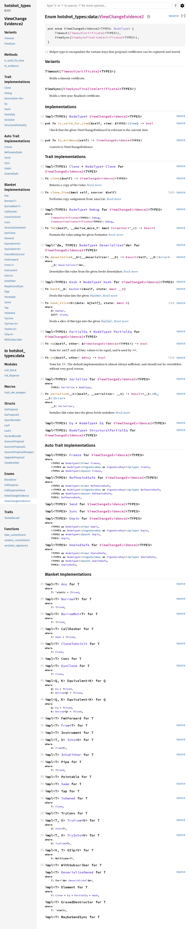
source (174, 16)
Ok (155, 394)
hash (54, 289)
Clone (74, 166)
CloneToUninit (74, 644)
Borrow (67, 599)
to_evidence (68, 140)
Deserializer (67, 265)
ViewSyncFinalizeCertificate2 (97, 37)
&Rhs (85, 357)
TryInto (74, 835)
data (92, 16)
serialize (58, 394)
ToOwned (68, 798)
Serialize (78, 379)
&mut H (122, 303)
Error (163, 257)
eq (52, 343)
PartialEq (78, 332)
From (65, 725)
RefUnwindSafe (82, 477)
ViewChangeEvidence (112, 140)
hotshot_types (71, 16)
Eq (71, 423)
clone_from (59, 192)
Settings (182, 6)
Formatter (119, 228)
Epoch (85, 471)
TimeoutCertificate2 (87, 33)
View (133, 123)
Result (149, 228)
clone (55, 178)
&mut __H (116, 289)
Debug (94, 209)
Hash (73, 282)
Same (65, 784)
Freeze (75, 455)
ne (52, 357)
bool (149, 123)
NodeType (121, 28)
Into (71, 740)
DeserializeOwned (77, 872)
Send (73, 504)
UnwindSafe (79, 545)
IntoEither (71, 755)
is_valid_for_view (73, 123)
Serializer (65, 406)
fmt (53, 228)
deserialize (60, 257)
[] (183, 16)
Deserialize (111, 245)
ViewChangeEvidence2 (121, 16)
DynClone (69, 666)
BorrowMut (70, 614)
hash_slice (59, 303)
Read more (94, 185)
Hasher (74, 289)
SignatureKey (92, 467)
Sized (63, 314)
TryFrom (74, 820)
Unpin (74, 518)
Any (64, 584)
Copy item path (149, 16)
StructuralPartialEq (108, 430)
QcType (133, 467)
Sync (73, 511)
